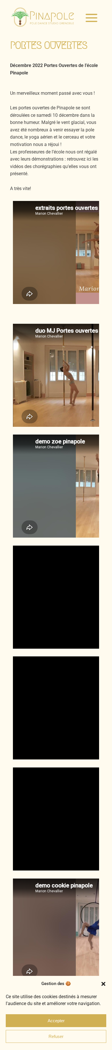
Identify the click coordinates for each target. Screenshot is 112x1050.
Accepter (56, 1020)
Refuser (56, 1036)
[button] (103, 984)
